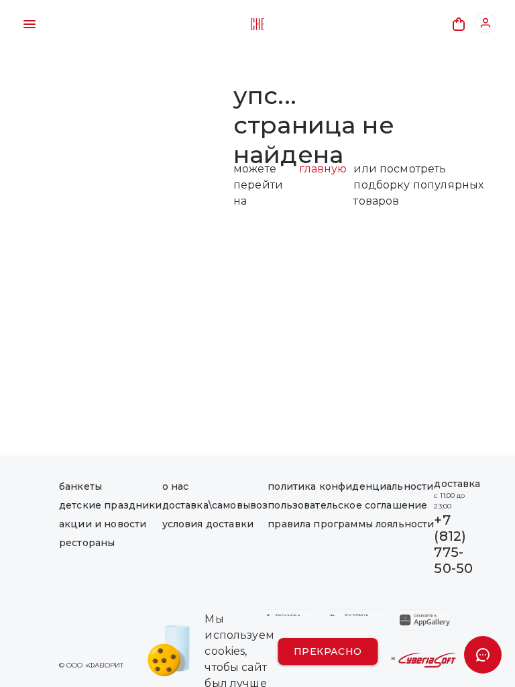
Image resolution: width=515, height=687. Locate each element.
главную (323, 168)
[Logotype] (257, 24)
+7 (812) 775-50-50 (453, 544)
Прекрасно (328, 651)
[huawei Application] (425, 620)
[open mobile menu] (29, 24)
